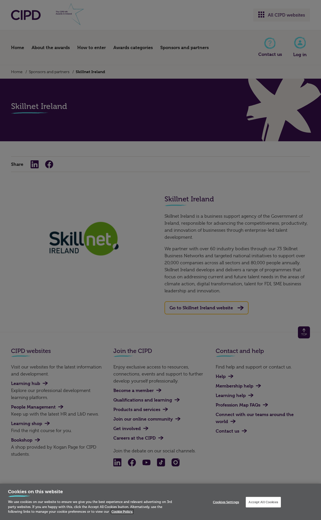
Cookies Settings (226, 502)
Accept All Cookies (263, 502)
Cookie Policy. (122, 511)
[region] (160, 502)
